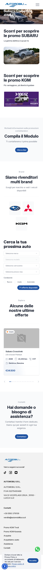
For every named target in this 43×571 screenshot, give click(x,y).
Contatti (7, 548)
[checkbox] (5, 282)
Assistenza (8, 544)
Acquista (7, 536)
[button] (4, 566)
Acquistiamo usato (11, 540)
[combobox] (21, 253)
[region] (21, 355)
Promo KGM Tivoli (11, 527)
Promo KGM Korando (12, 531)
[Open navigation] (37, 4)
